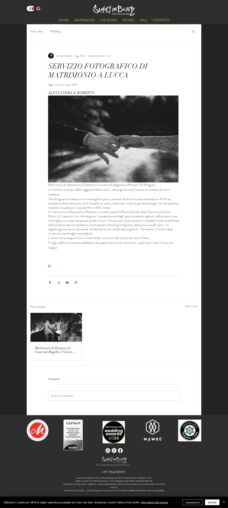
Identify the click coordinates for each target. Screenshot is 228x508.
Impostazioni (193, 502)
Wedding (55, 31)
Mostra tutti (192, 306)
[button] (193, 31)
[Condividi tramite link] (76, 282)
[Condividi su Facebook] (49, 282)
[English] (36, 8)
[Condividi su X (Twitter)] (58, 282)
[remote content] (114, 266)
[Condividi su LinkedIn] (67, 282)
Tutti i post (36, 31)
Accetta (212, 502)
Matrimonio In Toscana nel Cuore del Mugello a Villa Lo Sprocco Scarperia (54, 350)
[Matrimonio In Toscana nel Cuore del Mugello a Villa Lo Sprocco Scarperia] (56, 327)
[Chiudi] (224, 502)
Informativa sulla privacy (154, 502)
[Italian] (30, 8)
